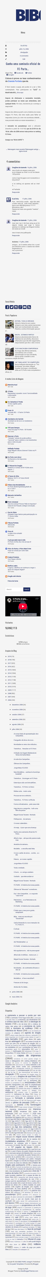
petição (7, 1197)
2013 (9, 677)
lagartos (18, 1117)
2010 (9, 687)
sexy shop (8, 1221)
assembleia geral (11, 1049)
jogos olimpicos (24, 1113)
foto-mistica (14, 1100)
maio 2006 (15, 997)
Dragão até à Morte (14, 576)
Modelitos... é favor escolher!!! (24, 978)
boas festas (21, 1053)
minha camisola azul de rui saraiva (24, 1139)
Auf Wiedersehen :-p (21, 942)
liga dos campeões (23, 1127)
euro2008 (35, 1092)
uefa (24, 1241)
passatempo (10, 1194)
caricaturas (17, 1059)
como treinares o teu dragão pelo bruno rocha (23, 1065)
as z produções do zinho (28, 1047)
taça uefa (22, 1233)
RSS (29, 307)
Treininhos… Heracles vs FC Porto (25, 749)
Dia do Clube (12, 512)
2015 (9, 670)
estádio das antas (25, 1088)
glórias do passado (21, 1102)
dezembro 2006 (17, 705)
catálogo (8, 1063)
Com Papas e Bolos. (14, 559)
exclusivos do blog (21, 1094)
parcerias (28, 1192)
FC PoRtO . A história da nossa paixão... (27, 885)
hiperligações (9, 1105)
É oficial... (17, 929)
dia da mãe (37, 1070)
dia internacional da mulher (28, 1072)
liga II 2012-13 (36, 1129)
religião (19, 1211)
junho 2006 (15, 992)
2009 (9, 690)
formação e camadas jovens (28, 1098)
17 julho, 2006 (26, 199)
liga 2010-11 (16, 1121)
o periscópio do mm (26, 1179)
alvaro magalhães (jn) (11, 1037)
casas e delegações (12, 1061)
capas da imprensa (29, 1055)
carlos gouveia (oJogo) (31, 1059)
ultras (24, 1244)
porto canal (20, 1201)
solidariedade (9, 1223)
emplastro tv (17, 1083)
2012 (9, 680)
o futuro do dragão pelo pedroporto (23, 1164)
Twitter (29, 73)
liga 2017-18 (30, 1125)
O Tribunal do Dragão (15, 466)
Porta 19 (10, 410)
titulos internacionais (24, 1235)
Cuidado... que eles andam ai (23, 876)
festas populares (28, 1096)
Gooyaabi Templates (17, 1264)
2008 (9, 693)
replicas (26, 1211)
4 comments (24, 56)
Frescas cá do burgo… (21, 982)
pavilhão (25, 1194)
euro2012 (7, 1094)
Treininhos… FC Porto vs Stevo (24, 787)
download (23, 1074)
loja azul (38, 1133)
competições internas (23, 1068)
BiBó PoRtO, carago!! (25, 1262)
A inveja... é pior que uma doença (25, 827)
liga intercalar (18, 1133)
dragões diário (23, 1078)
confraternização (23, 1070)
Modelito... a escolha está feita (24, 849)
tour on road (10, 1239)
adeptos (17, 1033)
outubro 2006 (16, 714)
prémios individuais (13, 1205)
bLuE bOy (15, 199)
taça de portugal (34, 1229)
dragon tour (22, 1080)
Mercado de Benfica (14, 495)
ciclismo (25, 1063)
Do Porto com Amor (14, 457)
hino (36, 1102)
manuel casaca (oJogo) (24, 1135)
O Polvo (10, 391)
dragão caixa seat (10, 1076)
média (36, 1135)
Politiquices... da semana (22, 819)
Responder (16, 192)
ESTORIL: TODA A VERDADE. (24, 321)
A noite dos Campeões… (22, 759)
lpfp (10, 1135)
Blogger (35, 1264)
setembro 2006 (17, 719)
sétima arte (35, 1219)
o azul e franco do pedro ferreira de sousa (26, 1151)
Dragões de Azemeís (19, 167)
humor (38, 1107)
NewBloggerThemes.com (29, 1271)
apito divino (28, 1039)
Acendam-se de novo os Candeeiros (20, 421)
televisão (8, 1235)
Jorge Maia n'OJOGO (21, 768)
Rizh (26, 1269)
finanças (8, 1098)
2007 (9, 697)
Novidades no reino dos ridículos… (26, 744)
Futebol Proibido (13, 557)
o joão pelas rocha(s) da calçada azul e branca (24, 1169)
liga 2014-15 (30, 1123)
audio (36, 1049)
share (16, 1221)
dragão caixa (33, 1074)
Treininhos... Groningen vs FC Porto (25, 778)
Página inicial (23, 150)
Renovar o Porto (13, 436)
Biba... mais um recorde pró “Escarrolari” (23, 917)
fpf (22, 1100)
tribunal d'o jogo (34, 1239)
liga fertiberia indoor (20, 1129)
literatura (30, 1133)
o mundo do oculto (30, 1173)
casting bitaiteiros (30, 1061)
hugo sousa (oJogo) (26, 1107)
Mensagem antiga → (33, 149)
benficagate (17, 1051)
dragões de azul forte (27, 1076)
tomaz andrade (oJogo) (21, 1237)
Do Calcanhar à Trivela (15, 402)
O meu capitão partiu (15, 404)
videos (37, 1244)
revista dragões (27, 1213)
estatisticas (9, 1092)
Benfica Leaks (12, 566)
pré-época (9, 1203)
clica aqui (20, 92)
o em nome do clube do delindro (16, 1163)
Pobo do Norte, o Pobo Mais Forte (19, 549)
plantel (38, 1197)
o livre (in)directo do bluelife (18, 1171)
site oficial (24, 1221)
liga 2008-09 (26, 1119)
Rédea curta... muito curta (22, 791)
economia (33, 1080)
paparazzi (17, 1192)
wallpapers (23, 1249)
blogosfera (9, 1053)
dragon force (34, 1078)
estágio (34, 1090)
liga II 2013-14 (14, 1131)
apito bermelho (11, 1039)
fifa (37, 1096)
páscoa (36, 1192)
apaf (37, 1037)
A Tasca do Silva (13, 476)
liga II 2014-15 (28, 1131)
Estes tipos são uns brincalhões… (25, 783)
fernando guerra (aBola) (12, 1096)
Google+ (11, 75)
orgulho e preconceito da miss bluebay (23, 1188)
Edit (24, 59)
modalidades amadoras (15, 1141)
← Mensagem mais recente (15, 149)
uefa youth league (34, 1241)
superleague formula (23, 1225)
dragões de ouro (10, 1078)
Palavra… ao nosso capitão (23, 859)
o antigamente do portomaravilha (23, 1148)
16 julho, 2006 (32, 167)
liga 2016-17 (18, 1125)
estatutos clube (22, 1092)
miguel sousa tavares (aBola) (28, 1137)
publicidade (28, 1207)
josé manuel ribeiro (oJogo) (27, 1115)
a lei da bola (22, 1024)
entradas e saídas (16, 1086)
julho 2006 (15, 729)
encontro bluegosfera (13, 1085)
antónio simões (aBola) (27, 1037)
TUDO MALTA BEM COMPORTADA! (26, 348)
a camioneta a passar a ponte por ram (23, 1015)
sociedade (34, 1221)
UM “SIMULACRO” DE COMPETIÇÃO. (27, 362)
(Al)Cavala (11, 525)
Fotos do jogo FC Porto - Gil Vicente (20, 429)
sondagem (19, 1223)
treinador (20, 1239)
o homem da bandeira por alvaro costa (28, 1167)
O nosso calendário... (21, 823)
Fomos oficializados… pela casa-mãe (26, 804)
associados (26, 1049)
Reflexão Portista (13, 448)
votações (15, 1249)
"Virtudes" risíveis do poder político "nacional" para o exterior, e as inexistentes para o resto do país (22, 440)
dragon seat (9, 1080)
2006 (9, 700)
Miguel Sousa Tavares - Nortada (24, 815)
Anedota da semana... (21, 844)
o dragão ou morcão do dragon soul (25, 1161)
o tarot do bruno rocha (28, 1183)
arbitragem (16, 1041)
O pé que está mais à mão (16, 540)
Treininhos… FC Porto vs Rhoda (24, 800)
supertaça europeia (28, 1227)
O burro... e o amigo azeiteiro (23, 872)
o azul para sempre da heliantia (19, 1153)
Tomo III (10, 531)
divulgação (24, 52)
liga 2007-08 (14, 1119)
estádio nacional (21, 1090)
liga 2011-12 (29, 1121)
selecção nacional (21, 1219)
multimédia (9, 1145)
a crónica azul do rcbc (14, 1022)
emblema (7, 1083)
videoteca (16, 1247)
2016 (9, 666)
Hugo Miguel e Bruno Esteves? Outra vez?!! (22, 450)
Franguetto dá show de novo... (24, 740)
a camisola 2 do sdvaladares (28, 1020)
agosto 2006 (16, 724)
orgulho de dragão (22, 1187)
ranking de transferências (23, 1209)
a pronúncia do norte (31, 1026)
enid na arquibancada (33, 1085)
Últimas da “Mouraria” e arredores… (26, 889)
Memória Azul (12, 385)
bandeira (7, 1051)
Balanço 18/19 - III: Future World (18, 478)
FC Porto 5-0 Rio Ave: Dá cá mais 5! (19, 542)
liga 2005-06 (28, 1117)
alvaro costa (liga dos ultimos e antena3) (24, 1035)
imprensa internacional (18, 1109)
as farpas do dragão (27, 1043)
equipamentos (10, 1088)
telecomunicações (34, 1233)
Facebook (19, 73)
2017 (9, 663)
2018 (9, 660)
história (20, 1105)
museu (29, 1145)
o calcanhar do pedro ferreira (26, 1155)
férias (36, 1094)
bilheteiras (28, 1051)
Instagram (16, 307)
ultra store (13, 1244)
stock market (30, 1223)
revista (16, 1213)
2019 (9, 656)
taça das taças (19, 1229)
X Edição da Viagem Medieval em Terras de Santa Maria (25, 754)
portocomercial (33, 1201)
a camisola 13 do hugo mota (20, 1018)
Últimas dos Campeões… (22, 763)
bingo (36, 1051)
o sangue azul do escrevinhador (23, 1180)
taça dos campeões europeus (22, 1231)
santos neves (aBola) (31, 1217)
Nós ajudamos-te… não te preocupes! (26, 950)
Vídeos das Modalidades (16, 485)
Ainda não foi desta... (21, 987)
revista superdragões (22, 1215)
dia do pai (11, 1072)
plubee (13, 1199)
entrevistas (33, 1086)
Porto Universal (13, 502)
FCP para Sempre (13, 428)
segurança (8, 1219)
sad (16, 1217)
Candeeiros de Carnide (15, 419)
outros (26, 1190)
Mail (25, 307)
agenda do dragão (33, 1033)
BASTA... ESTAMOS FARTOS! (24, 335)
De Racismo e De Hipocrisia (17, 459)
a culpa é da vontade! (15, 533)
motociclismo (34, 1141)
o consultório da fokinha (33, 1157)
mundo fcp (19, 1145)
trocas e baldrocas (15, 1241)
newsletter (38, 1145)
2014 (9, 673)
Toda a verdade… (19, 868)
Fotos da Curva (13, 581)
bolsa (30, 1053)
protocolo (19, 1207)
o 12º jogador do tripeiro (20, 1147)
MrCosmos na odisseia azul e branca (20, 1143)
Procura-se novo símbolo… (23, 796)
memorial (8, 1137)
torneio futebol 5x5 (36, 1237)
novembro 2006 (17, 709)
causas (17, 1063)
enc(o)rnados (30, 1082)
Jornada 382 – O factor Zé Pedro (19, 412)
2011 (9, 683)
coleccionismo (19, 1065)
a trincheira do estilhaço (22, 1028)
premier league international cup (30, 1203)
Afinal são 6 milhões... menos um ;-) (26, 955)
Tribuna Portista (13, 523)
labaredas (8, 1117)
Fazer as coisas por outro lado (18, 550)
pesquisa (35, 1194)
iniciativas (23, 1111)
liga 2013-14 (18, 1123)
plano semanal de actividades (23, 1197)
